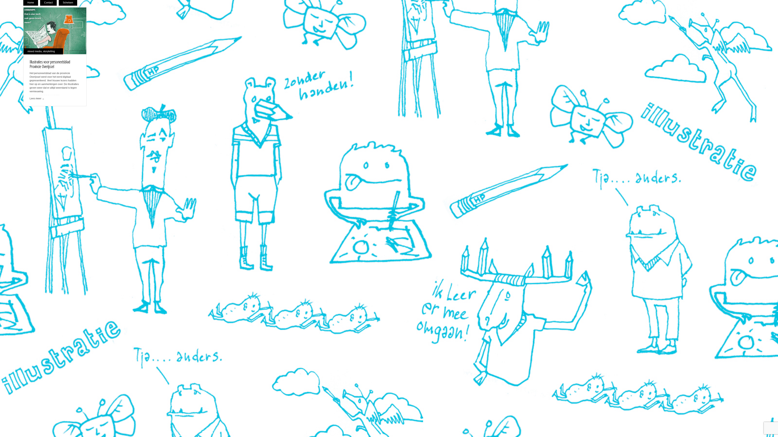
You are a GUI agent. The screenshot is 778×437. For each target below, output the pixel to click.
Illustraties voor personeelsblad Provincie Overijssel (50, 64)
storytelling (49, 51)
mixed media (35, 51)
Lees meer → (37, 98)
